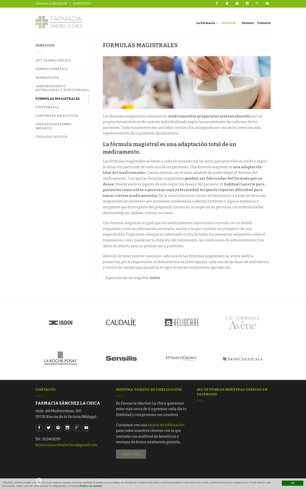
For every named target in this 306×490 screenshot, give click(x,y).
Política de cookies (91, 486)
